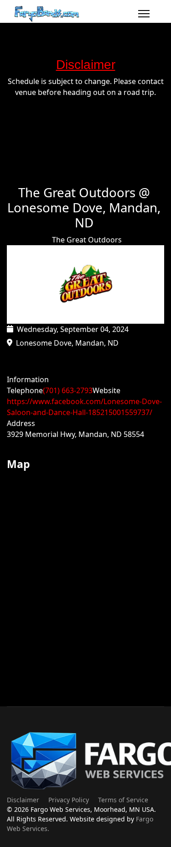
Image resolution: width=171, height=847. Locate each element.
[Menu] (144, 14)
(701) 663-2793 (68, 390)
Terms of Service (123, 799)
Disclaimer (23, 799)
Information (28, 379)
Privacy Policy (68, 799)
